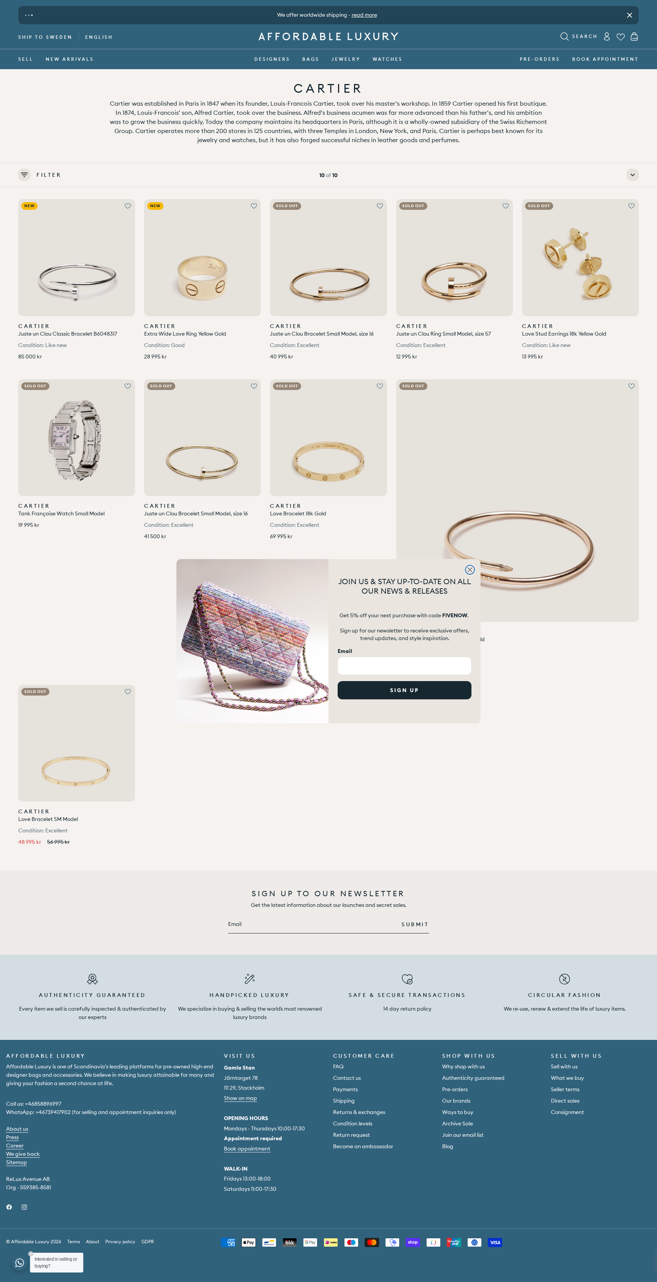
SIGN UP (404, 690)
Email (345, 651)
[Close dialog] (469, 569)
